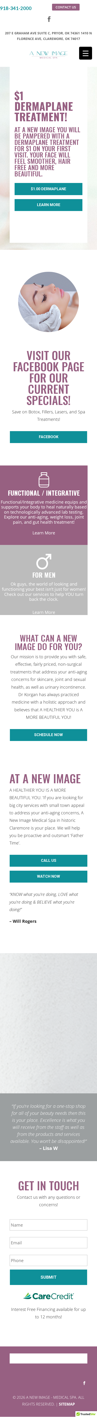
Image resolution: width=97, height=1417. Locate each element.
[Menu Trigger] (85, 53)
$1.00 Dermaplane (48, 189)
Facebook (48, 437)
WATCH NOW (48, 876)
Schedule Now (48, 735)
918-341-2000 (16, 8)
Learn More (48, 205)
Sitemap (67, 1404)
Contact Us (66, 7)
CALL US (48, 860)
